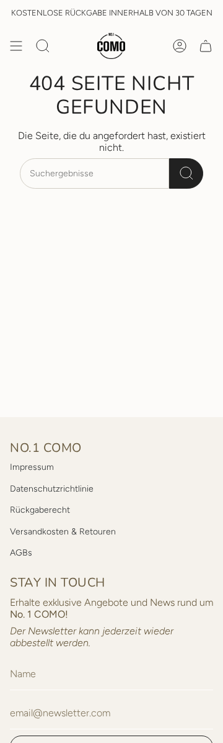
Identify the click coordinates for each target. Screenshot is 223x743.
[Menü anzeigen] (16, 46)
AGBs (21, 552)
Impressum (32, 467)
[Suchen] (186, 173)
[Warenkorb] (206, 46)
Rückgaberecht (40, 510)
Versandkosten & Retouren (63, 531)
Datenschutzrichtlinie (52, 489)
